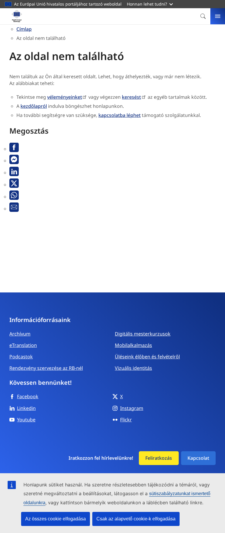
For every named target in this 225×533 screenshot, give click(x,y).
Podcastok (21, 356)
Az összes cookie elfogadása (55, 518)
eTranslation (23, 345)
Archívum (19, 334)
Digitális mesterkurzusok (143, 334)
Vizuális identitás (133, 368)
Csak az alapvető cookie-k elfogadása (135, 518)
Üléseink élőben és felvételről (147, 356)
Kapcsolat (198, 458)
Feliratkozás (158, 458)
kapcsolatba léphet (119, 115)
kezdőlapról (34, 106)
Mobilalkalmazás (133, 345)
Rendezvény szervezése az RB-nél (46, 368)
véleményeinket (64, 97)
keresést (131, 97)
